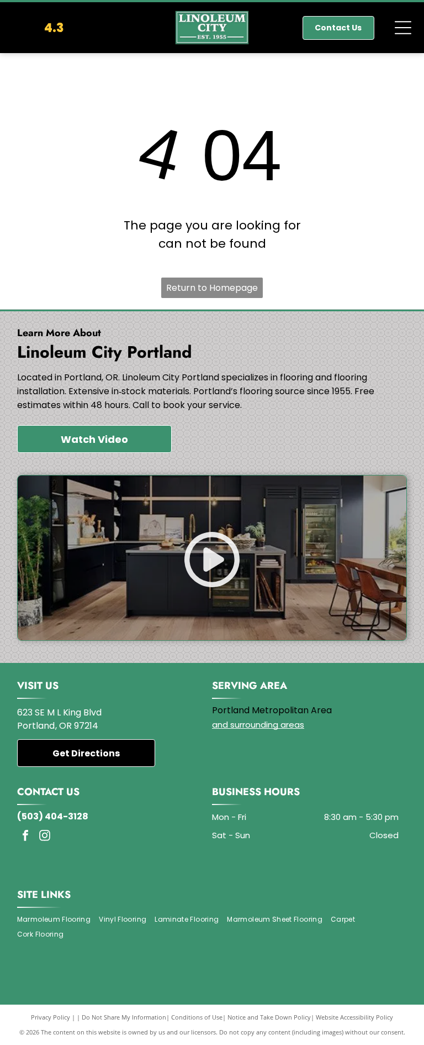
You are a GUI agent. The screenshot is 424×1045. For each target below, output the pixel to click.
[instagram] (44, 837)
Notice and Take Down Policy (269, 1017)
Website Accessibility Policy (354, 1017)
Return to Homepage (212, 287)
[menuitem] (58, 919)
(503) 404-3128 (52, 816)
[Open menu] (403, 27)
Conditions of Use (196, 1017)
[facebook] (25, 837)
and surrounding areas (258, 724)
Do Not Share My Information (124, 1017)
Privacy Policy (50, 1017)
